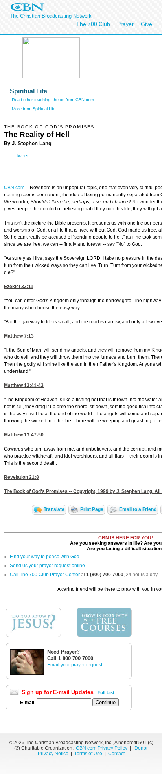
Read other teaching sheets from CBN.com (53, 99)
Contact (116, 753)
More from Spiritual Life (33, 108)
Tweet (22, 156)
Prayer (125, 24)
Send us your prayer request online (47, 565)
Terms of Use (88, 753)
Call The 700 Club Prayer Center (45, 574)
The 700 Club (93, 24)
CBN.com (14, 187)
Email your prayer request (74, 665)
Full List (106, 692)
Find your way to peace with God (44, 556)
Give (146, 24)
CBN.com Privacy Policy (101, 748)
